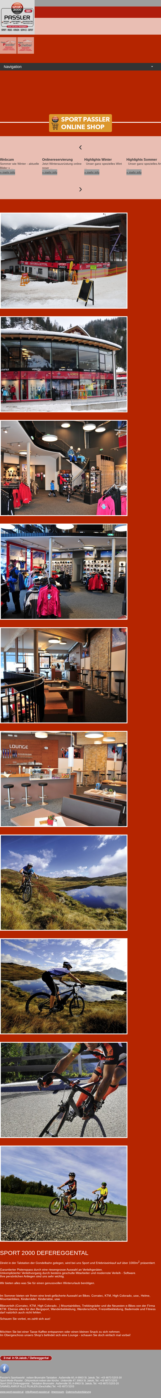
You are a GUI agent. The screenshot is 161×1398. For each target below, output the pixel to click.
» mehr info (7, 172)
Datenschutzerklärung (78, 1391)
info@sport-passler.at (37, 1391)
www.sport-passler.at (11, 1391)
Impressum (57, 1391)
